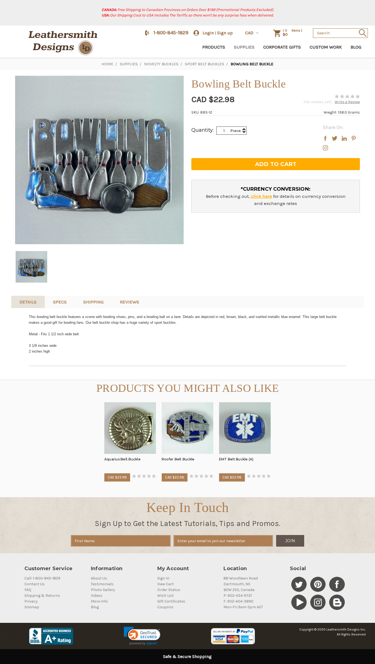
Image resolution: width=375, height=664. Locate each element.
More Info (99, 601)
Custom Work (326, 47)
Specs (60, 302)
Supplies (244, 47)
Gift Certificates (171, 601)
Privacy (31, 601)
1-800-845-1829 (170, 33)
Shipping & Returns (42, 595)
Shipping (93, 302)
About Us (99, 578)
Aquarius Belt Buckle (122, 459)
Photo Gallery (103, 589)
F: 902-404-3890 (238, 601)
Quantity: (202, 130)
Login (208, 32)
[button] (142, 636)
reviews (129, 302)
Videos (96, 595)
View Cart (165, 584)
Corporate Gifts (282, 47)
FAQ (27, 589)
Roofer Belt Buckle (178, 459)
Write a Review (347, 102)
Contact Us (34, 584)
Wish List (165, 595)
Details (28, 302)
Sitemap (31, 607)
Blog (356, 47)
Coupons (165, 607)
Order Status (168, 589)
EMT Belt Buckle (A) (236, 459)
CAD (249, 32)
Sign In (163, 578)
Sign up (225, 32)
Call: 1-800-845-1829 (42, 578)
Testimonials (102, 584)
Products (213, 47)
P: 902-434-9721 (237, 595)
